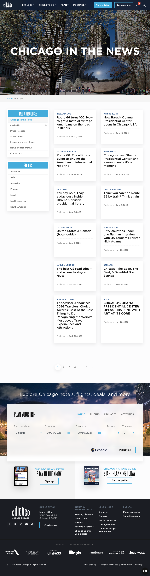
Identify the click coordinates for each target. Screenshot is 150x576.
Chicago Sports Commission (83, 532)
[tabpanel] (75, 439)
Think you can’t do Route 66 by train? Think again (122, 194)
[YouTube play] (26, 524)
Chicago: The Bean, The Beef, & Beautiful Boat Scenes (121, 272)
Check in (50, 426)
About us (103, 512)
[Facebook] (9, 524)
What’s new (16, 136)
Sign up (49, 481)
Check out (81, 426)
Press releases (17, 131)
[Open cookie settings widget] (145, 571)
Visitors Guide (102, 5)
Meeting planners (84, 514)
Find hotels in (22, 426)
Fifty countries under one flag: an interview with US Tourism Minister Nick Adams (122, 236)
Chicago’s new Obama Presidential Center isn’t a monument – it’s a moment (121, 160)
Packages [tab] (110, 414)
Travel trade (81, 518)
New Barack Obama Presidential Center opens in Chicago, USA (120, 121)
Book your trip (124, 5)
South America (18, 207)
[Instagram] (21, 524)
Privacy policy (90, 565)
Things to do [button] (46, 5)
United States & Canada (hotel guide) (74, 232)
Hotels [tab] (80, 414)
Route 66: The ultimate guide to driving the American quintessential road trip (74, 160)
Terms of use (126, 565)
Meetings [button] (79, 5)
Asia (12, 177)
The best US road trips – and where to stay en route (74, 272)
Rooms (111, 426)
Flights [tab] (95, 414)
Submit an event (132, 516)
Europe (14, 189)
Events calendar (131, 512)
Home (10, 98)
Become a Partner (84, 526)
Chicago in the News (21, 119)
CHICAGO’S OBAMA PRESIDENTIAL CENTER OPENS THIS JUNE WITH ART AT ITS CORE (122, 308)
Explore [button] (27, 5)
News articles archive (21, 147)
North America (18, 201)
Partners (79, 522)
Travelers (127, 426)
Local (13, 195)
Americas (15, 171)
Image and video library (23, 142)
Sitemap (139, 565)
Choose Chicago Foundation (107, 530)
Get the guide (119, 480)
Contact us (16, 153)
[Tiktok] (32, 524)
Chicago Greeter (107, 524)
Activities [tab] (127, 414)
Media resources (28, 113)
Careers (103, 516)
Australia (15, 183)
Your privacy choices (108, 565)
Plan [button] (64, 5)
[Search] (144, 5)
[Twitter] (15, 524)
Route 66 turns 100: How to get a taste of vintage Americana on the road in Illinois (75, 123)
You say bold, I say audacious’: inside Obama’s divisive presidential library (70, 198)
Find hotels (124, 449)
